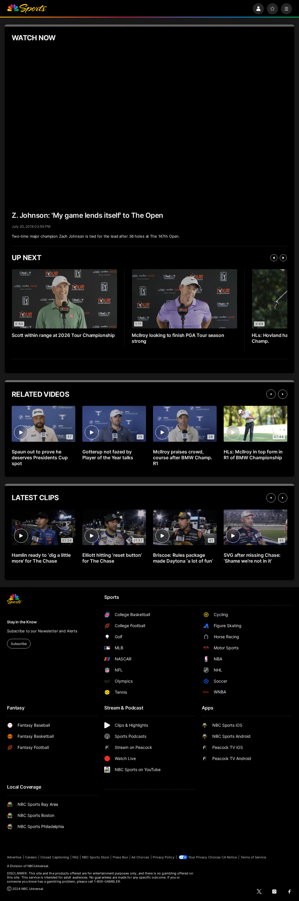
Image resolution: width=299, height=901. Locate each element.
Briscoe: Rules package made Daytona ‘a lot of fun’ (183, 558)
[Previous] (273, 257)
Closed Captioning (54, 857)
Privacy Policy (163, 857)
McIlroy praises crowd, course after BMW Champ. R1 (182, 457)
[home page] (27, 8)
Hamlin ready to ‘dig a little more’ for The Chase (41, 558)
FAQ (75, 857)
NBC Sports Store (95, 857)
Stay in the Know (22, 622)
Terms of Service (253, 857)
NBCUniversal (37, 866)
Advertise (14, 857)
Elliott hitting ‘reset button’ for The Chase (112, 558)
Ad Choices (140, 857)
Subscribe (19, 643)
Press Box (120, 857)
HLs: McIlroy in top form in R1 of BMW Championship (253, 454)
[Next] (283, 257)
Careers (31, 857)
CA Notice (229, 857)
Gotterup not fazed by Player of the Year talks (107, 454)
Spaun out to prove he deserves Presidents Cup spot (40, 457)
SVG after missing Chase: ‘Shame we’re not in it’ (252, 558)
